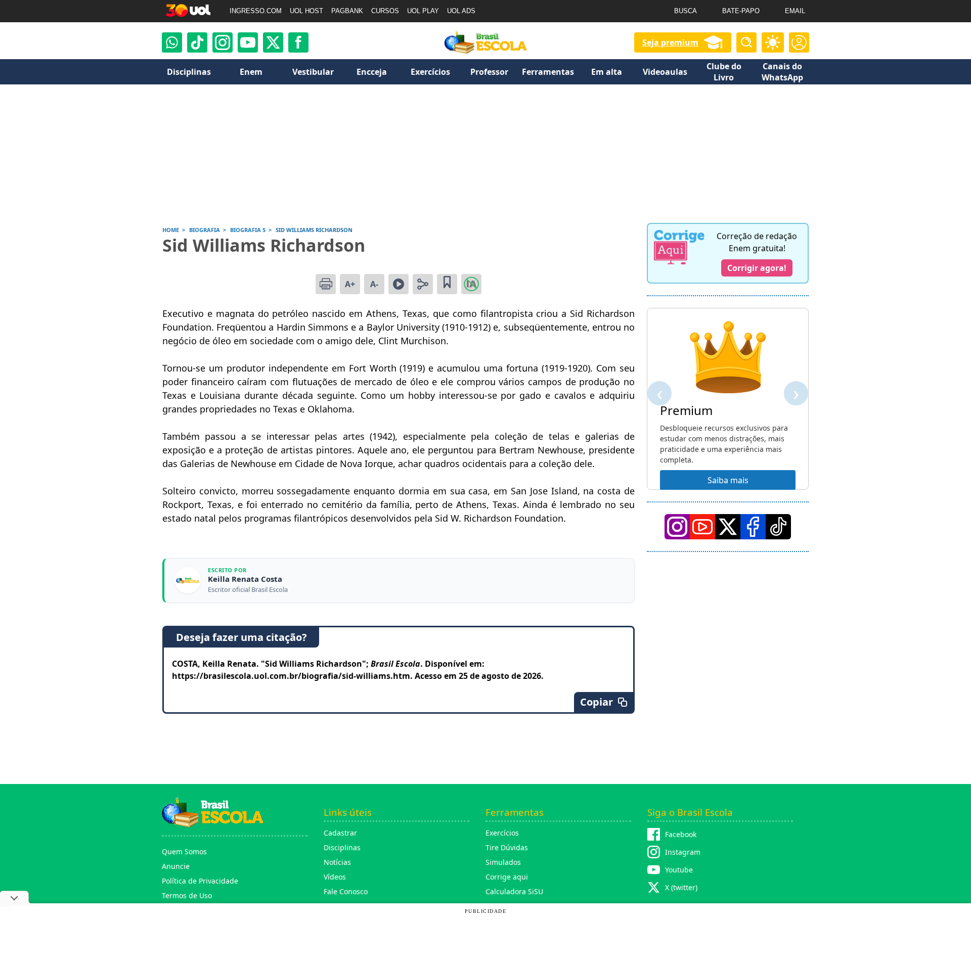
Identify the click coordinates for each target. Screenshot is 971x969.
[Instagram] (222, 42)
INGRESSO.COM (256, 11)
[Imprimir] (326, 284)
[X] (273, 42)
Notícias (337, 862)
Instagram (682, 852)
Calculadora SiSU (514, 891)
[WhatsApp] (172, 42)
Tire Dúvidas (507, 847)
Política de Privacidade (200, 881)
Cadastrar (340, 833)
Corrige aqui (507, 877)
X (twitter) (681, 887)
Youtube (679, 869)
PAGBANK (347, 11)
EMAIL (795, 11)
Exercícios (502, 833)
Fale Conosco (346, 891)
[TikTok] (197, 42)
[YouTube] (702, 526)
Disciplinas (342, 847)
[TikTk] (778, 526)
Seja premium (670, 42)
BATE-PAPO (741, 11)
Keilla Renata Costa (245, 579)
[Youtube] (248, 42)
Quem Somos (184, 851)
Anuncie (176, 866)
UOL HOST (306, 11)
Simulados (503, 862)
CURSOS (385, 11)
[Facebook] (753, 526)
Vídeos (335, 877)
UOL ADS (461, 11)
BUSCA (685, 11)
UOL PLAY (423, 11)
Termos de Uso (187, 895)
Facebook (680, 834)
